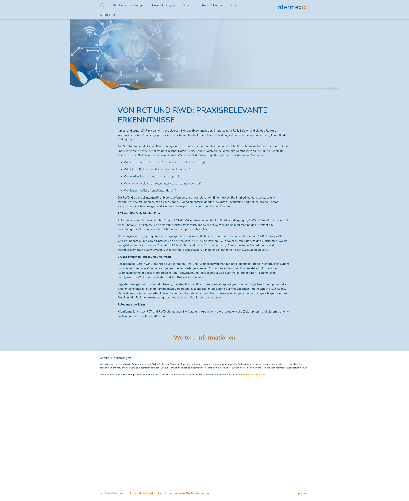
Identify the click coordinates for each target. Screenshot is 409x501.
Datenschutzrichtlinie (254, 374)
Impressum (302, 493)
